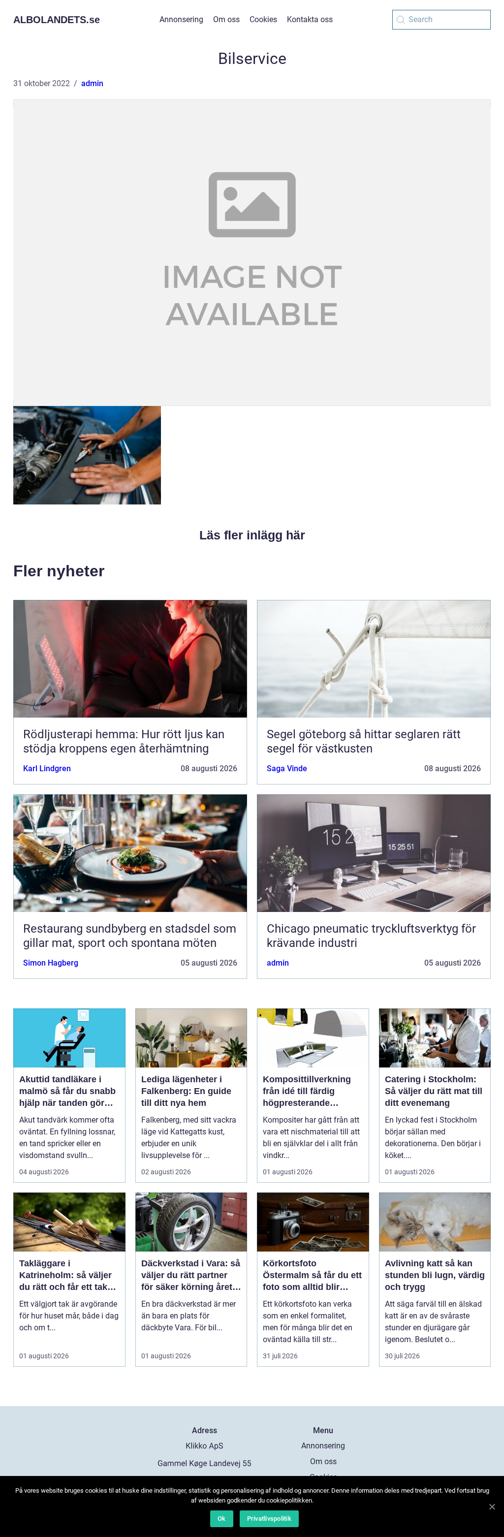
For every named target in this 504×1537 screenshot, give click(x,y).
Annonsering (181, 19)
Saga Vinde (287, 768)
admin (92, 83)
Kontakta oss (310, 19)
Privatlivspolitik (269, 1518)
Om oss (226, 19)
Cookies (263, 19)
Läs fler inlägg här (252, 535)
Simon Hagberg (50, 963)
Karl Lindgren (47, 768)
